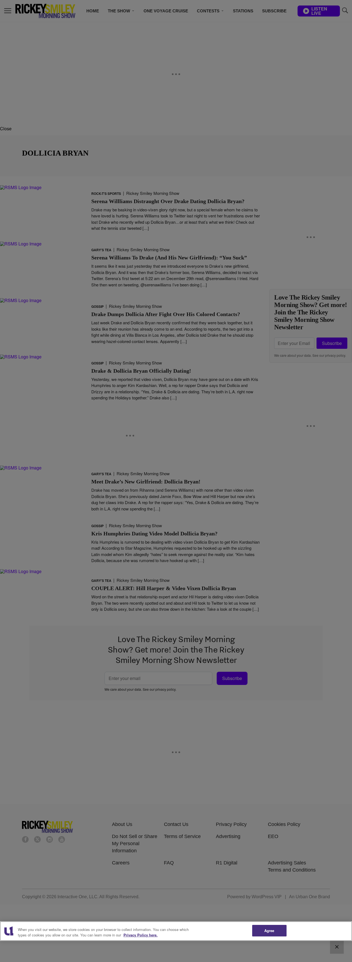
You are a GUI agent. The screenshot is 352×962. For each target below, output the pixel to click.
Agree (269, 930)
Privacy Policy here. (140, 935)
